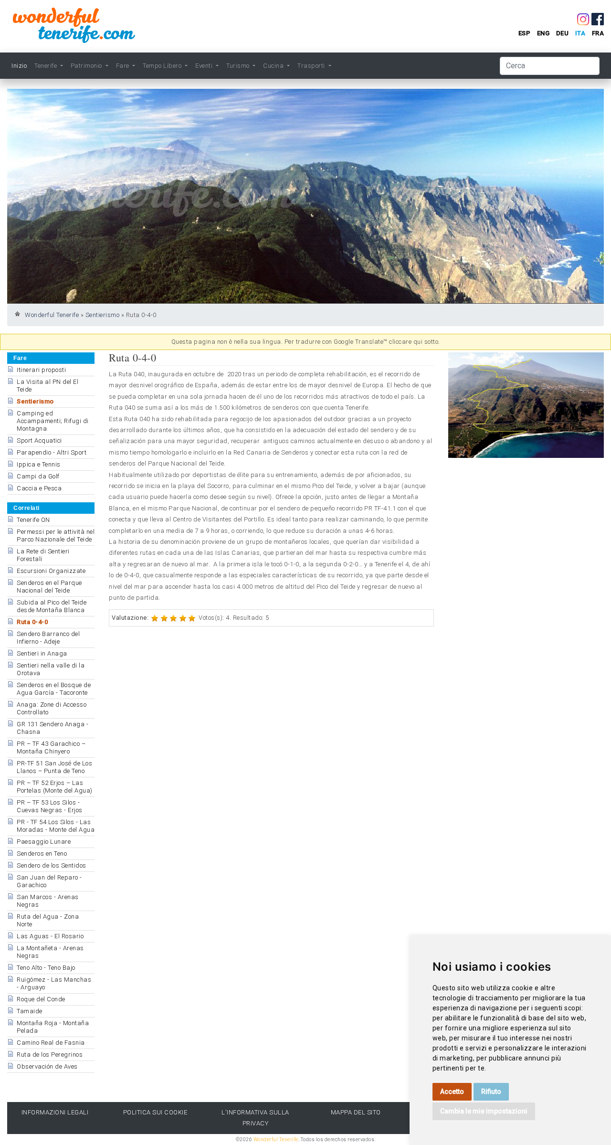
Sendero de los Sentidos (51, 865)
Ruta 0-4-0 (32, 622)
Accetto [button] (452, 1091)
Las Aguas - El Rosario (50, 936)
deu (562, 33)
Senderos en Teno (42, 853)
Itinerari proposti (41, 369)
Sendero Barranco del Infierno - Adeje (48, 637)
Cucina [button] (274, 65)
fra (598, 33)
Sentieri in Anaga (42, 653)
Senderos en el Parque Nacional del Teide (49, 586)
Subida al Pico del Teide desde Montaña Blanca (51, 606)
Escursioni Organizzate (51, 570)
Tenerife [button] (46, 65)
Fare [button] (123, 65)
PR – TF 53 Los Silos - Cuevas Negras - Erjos (50, 806)
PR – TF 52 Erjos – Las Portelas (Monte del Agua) (55, 786)
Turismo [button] (238, 65)
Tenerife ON (33, 519)
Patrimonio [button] (87, 65)
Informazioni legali (55, 1112)
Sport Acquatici (39, 440)
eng (543, 33)
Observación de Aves (47, 1066)
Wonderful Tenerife (52, 314)
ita (580, 33)
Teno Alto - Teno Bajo (46, 967)
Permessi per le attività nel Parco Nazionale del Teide (56, 535)
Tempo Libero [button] (163, 65)
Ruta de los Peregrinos (50, 1054)
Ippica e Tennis (39, 464)
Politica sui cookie (155, 1112)
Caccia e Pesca (39, 488)
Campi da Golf (38, 476)
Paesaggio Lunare (44, 841)
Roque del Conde (41, 999)
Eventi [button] (204, 65)
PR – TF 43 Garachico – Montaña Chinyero (51, 747)
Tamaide (29, 1011)
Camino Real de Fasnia (51, 1042)
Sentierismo (102, 314)
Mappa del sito (356, 1112)
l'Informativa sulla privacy (255, 1118)
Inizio (19, 65)
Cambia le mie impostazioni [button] (483, 1111)
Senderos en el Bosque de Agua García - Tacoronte (54, 688)
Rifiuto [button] (491, 1091)
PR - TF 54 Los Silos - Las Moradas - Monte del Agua (56, 825)
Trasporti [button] (312, 65)
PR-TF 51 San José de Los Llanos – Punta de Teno (54, 767)
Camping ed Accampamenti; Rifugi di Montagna (53, 421)
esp (524, 33)
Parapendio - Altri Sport (51, 452)
